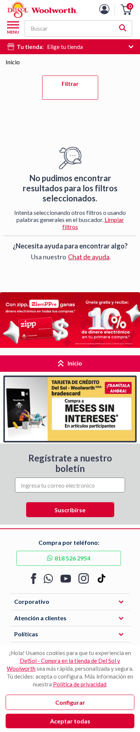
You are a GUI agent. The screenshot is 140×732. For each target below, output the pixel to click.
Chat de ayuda (88, 257)
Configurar (70, 702)
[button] (126, 9)
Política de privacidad (79, 684)
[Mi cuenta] (110, 9)
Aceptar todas (70, 721)
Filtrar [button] (70, 83)
